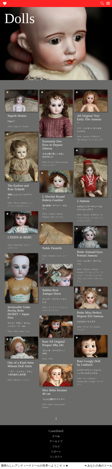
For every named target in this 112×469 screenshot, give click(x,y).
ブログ (56, 446)
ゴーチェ (60, 217)
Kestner (45, 407)
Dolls (10, 126)
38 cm (16, 203)
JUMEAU (95, 136)
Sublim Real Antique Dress (51, 291)
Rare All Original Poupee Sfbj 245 (53, 343)
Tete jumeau (82, 140)
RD (52, 217)
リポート (56, 451)
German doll (82, 381)
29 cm (85, 327)
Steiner (26, 126)
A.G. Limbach (89, 378)
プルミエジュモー (85, 278)
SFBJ (50, 359)
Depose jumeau (61, 162)
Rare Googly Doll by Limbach (88, 362)
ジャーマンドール (50, 310)
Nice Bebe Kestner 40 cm (54, 391)
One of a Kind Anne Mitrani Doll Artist (21, 364)
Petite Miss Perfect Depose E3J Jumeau (90, 314)
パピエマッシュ (22, 206)
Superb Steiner (17, 116)
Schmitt (24, 203)
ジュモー (51, 165)
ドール (56, 436)
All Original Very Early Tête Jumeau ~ (89, 119)
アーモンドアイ (92, 272)
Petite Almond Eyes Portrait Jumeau (90, 253)
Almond (86, 269)
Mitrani (17, 380)
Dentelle (51, 256)
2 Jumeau (83, 201)
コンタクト (56, 456)
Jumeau (86, 136)
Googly (92, 381)
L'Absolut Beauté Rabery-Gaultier (53, 198)
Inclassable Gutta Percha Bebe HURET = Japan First (19, 312)
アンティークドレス (57, 307)
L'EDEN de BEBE (20, 237)
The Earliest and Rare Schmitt (18, 187)
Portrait (80, 272)
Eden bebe (18, 245)
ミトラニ (26, 380)
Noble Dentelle (52, 248)
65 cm (51, 162)
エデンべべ (13, 248)
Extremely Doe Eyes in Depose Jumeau (52, 144)
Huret (22, 331)
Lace (59, 256)
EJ (44, 165)
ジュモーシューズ (93, 275)
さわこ (27, 245)
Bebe (16, 331)
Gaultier (51, 214)
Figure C (17, 126)
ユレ (28, 331)
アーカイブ (56, 441)
